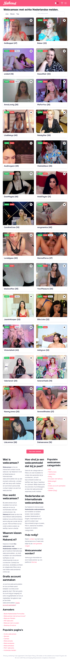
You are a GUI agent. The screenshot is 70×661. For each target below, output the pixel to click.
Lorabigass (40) (11, 258)
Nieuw (12, 14)
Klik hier (34, 562)
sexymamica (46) (44, 227)
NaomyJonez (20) (11, 411)
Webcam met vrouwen (11, 623)
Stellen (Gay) (52, 490)
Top (17, 14)
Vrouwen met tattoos (55, 479)
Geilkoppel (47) (10, 43)
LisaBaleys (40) (11, 135)
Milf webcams (8, 621)
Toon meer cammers (35, 451)
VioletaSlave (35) (44, 166)
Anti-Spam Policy (30, 656)
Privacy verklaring (8, 656)
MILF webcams (9, 648)
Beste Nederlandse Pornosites (14, 614)
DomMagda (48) (11, 197)
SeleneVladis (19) (44, 381)
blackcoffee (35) (11, 289)
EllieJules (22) (43, 319)
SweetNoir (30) (44, 74)
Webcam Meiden (9, 618)
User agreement (19, 656)
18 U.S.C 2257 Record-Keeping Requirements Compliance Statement (35, 658)
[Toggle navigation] (65, 3)
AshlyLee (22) (43, 350)
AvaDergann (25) (11, 166)
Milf (49, 469)
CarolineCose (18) (11, 227)
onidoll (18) (9, 74)
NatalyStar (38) (44, 135)
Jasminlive (51, 474)
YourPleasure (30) (45, 289)
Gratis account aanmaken (56, 486)
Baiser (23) (42, 43)
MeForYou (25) (43, 105)
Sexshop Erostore (10, 625)
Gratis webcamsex (10, 634)
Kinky (50, 476)
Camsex (6, 639)
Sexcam (6, 636)
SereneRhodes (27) (45, 411)
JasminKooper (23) (12, 319)
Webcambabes (9, 646)
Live (7, 14)
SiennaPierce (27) (44, 258)
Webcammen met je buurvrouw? (15, 616)
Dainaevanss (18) (44, 442)
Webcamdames (9, 643)
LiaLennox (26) (10, 442)
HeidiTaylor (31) (44, 197)
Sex (49, 483)
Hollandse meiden (10, 650)
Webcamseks (8, 641)
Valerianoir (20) (10, 381)
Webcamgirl (52, 481)
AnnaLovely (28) (11, 105)
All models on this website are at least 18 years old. (52, 656)
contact (32, 539)
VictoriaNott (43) (11, 350)
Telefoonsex (52, 472)
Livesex (50, 488)
